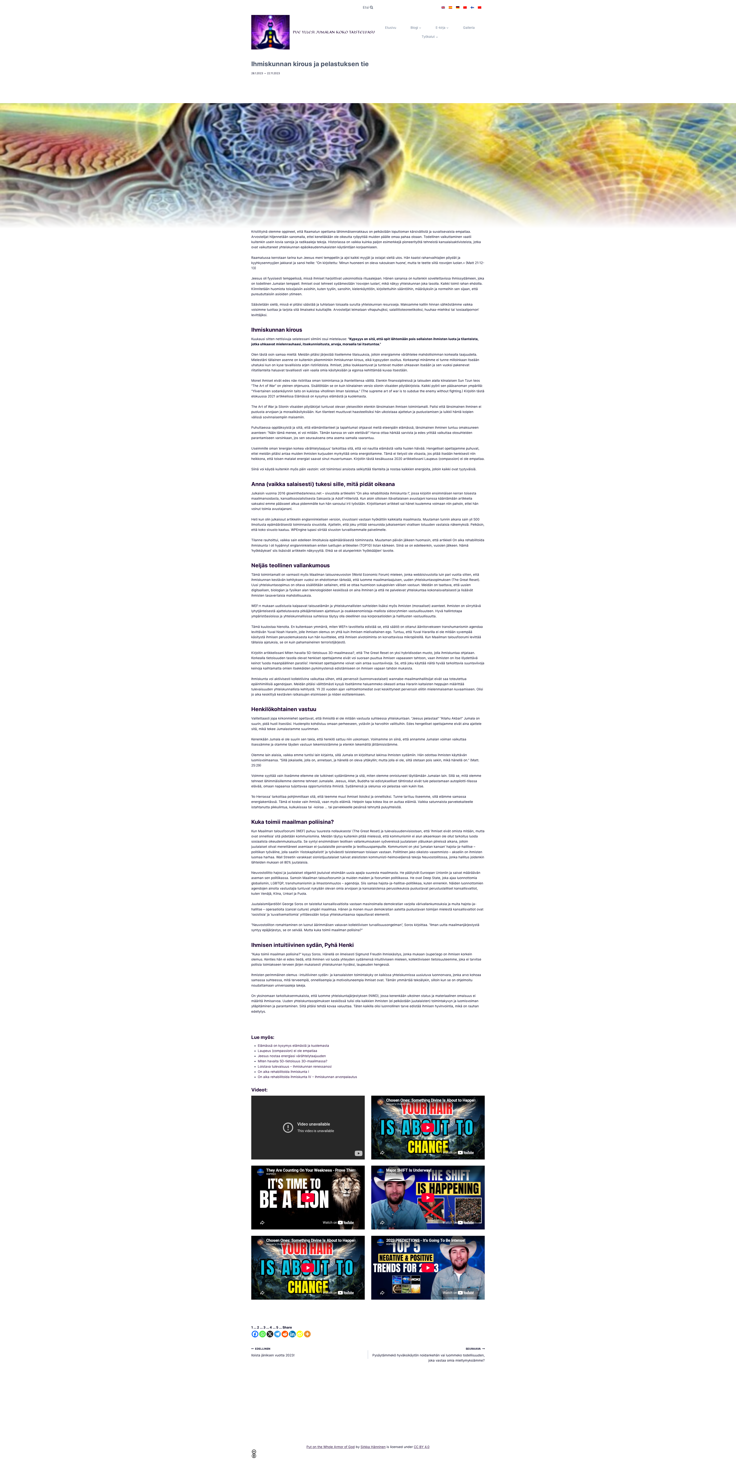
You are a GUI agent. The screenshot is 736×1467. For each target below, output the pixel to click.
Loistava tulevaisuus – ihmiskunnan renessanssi (295, 1066)
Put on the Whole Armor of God (330, 1447)
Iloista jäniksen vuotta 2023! (273, 1352)
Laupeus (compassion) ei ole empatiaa (287, 1051)
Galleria (469, 28)
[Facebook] (255, 1334)
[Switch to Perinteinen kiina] (479, 7)
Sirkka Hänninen (373, 1447)
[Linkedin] (292, 1334)
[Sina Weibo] (300, 1334)
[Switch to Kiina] (465, 7)
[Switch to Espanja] (450, 7)
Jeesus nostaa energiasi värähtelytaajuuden (292, 1056)
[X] (270, 1334)
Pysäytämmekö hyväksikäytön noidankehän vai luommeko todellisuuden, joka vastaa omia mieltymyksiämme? (428, 1355)
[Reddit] (285, 1334)
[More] (307, 1334)
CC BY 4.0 (422, 1447)
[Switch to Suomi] (472, 7)
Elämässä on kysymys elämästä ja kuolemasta (293, 1046)
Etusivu (390, 28)
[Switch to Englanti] (443, 7)
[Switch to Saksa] (457, 7)
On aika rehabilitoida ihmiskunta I (283, 1072)
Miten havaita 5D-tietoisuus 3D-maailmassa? (292, 1061)
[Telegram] (277, 1334)
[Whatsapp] (262, 1334)
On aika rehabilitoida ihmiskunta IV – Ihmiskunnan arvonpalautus (307, 1077)
